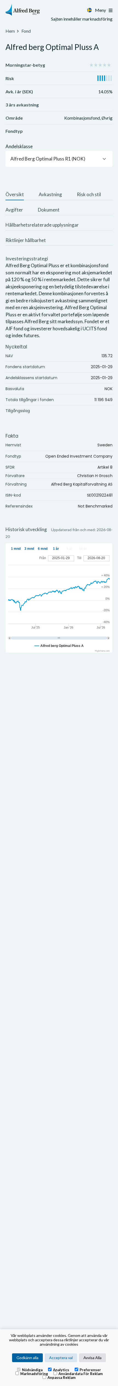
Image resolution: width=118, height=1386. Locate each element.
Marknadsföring (34, 1373)
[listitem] (14, 195)
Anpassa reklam (61, 1377)
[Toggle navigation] (111, 10)
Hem (10, 30)
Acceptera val (61, 1357)
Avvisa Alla (92, 1357)
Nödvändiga (32, 1369)
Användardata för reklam (80, 1373)
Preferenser (90, 1369)
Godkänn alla (27, 1357)
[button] (59, 159)
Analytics (61, 1369)
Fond (26, 30)
